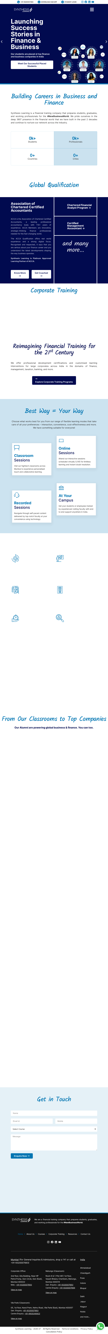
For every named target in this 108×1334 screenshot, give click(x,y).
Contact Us (85, 1234)
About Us (30, 1234)
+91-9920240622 (32, 1313)
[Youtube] (93, 2)
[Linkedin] (89, 2)
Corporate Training (56, 1234)
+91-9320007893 (24, 1285)
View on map (16, 1290)
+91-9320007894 (67, 1288)
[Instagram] (82, 2)
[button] (1, 41)
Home (20, 1234)
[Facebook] (86, 2)
